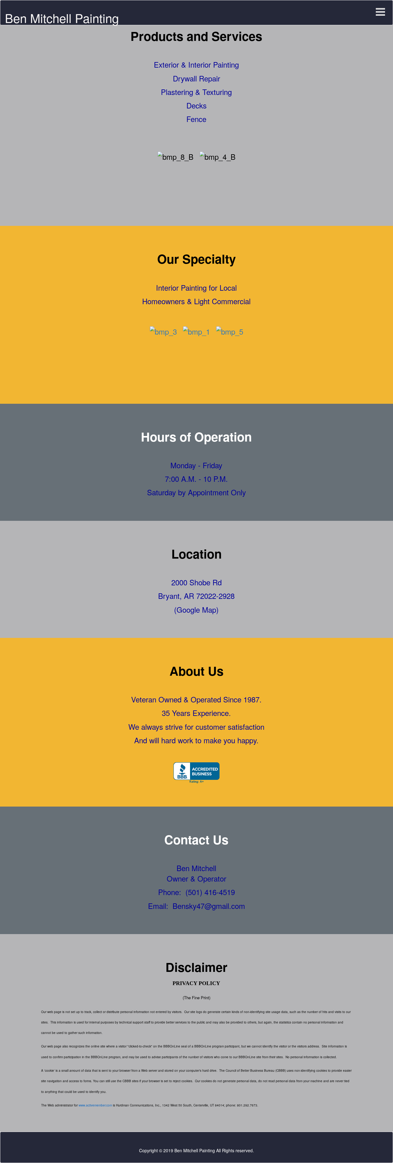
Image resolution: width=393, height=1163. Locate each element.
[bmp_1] (196, 330)
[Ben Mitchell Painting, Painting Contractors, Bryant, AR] (196, 773)
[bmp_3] (163, 330)
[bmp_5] (229, 330)
